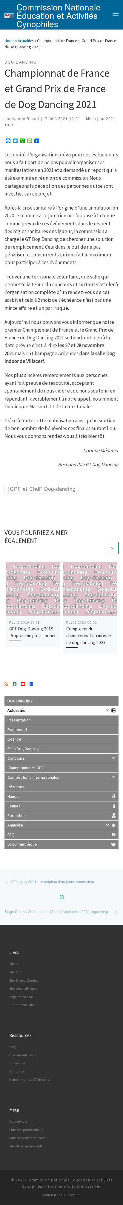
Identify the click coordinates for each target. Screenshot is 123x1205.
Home (9, 40)
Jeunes (14, 806)
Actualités (25, 40)
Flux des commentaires (27, 1137)
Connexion (18, 1121)
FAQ (11, 834)
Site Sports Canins (23, 980)
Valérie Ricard (25, 119)
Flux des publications (26, 1129)
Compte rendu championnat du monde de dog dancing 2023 (88, 635)
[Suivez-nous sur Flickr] (31, 684)
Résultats (15, 787)
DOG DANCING (19, 701)
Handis (13, 796)
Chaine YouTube (22, 1005)
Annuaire (15, 825)
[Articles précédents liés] (99, 548)
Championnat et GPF (25, 767)
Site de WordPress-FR (25, 1146)
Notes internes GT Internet (29, 1079)
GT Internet (70, 1195)
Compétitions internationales (33, 777)
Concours (15, 758)
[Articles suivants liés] (112, 548)
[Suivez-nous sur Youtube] (23, 684)
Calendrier (17, 1063)
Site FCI (15, 963)
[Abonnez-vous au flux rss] (6, 684)
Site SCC (15, 972)
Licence (14, 739)
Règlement (17, 729)
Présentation (19, 720)
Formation (16, 815)
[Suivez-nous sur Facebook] (14, 684)
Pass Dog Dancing (23, 748)
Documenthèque (22, 844)
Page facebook (21, 997)
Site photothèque (23, 988)
